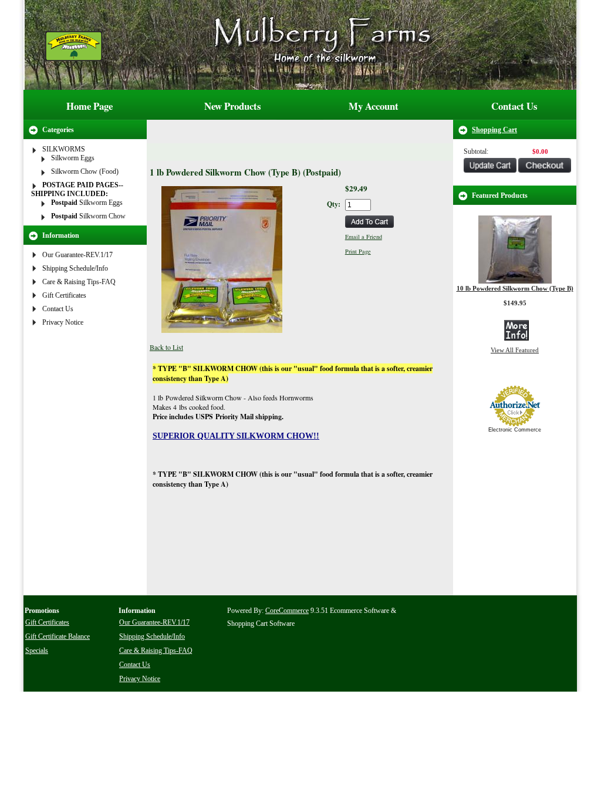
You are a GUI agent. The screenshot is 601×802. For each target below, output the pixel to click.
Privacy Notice (62, 322)
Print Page (358, 251)
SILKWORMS (63, 149)
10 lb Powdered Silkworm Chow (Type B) (515, 288)
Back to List (166, 347)
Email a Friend (363, 236)
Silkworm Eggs (72, 158)
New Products (232, 106)
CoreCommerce (287, 610)
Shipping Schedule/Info (75, 268)
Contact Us (514, 106)
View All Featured (515, 349)
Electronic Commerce (514, 430)
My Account (374, 106)
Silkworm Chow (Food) (85, 171)
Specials (36, 650)
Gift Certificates (64, 295)
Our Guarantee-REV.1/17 (77, 255)
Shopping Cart (494, 130)
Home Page (89, 106)
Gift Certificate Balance (57, 636)
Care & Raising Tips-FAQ (79, 282)
